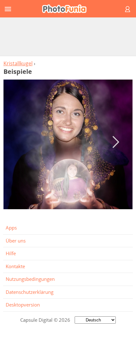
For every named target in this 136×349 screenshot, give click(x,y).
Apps (11, 227)
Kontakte (15, 266)
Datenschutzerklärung (29, 292)
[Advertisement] (68, 36)
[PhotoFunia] (67, 8)
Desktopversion (23, 304)
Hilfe (11, 253)
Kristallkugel (18, 63)
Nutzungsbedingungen (30, 279)
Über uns (16, 240)
